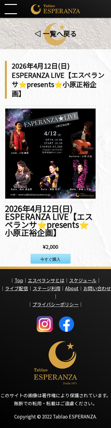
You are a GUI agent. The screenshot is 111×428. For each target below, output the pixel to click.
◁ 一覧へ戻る (56, 33)
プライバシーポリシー (55, 304)
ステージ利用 (46, 288)
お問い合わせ (97, 288)
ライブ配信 (16, 288)
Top (18, 280)
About (72, 288)
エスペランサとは (46, 280)
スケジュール (83, 280)
